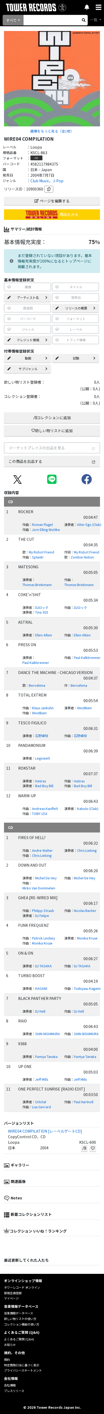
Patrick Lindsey (43, 938)
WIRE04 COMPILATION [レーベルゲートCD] (45, 1131)
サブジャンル (28, 368)
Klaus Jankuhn (43, 708)
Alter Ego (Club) (89, 524)
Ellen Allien (43, 635)
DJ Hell (40, 1011)
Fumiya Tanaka (46, 1056)
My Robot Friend (41, 552)
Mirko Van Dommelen (38, 888)
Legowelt (42, 758)
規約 (7, 1359)
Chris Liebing (87, 850)
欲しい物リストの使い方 (20, 1319)
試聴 (76, 358)
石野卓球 (41, 735)
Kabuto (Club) (87, 808)
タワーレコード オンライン (22, 1287)
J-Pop (58, 180)
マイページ (11, 1298)
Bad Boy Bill (44, 785)
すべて (11, 20)
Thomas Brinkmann (37, 584)
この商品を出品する (25, 461)
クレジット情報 (28, 340)
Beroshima (37, 685)
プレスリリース (14, 1391)
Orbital (40, 1102)
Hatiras (40, 781)
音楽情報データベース (18, 1313)
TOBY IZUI (39, 813)
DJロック (41, 607)
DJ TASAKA (43, 966)
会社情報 (10, 1385)
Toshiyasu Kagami (87, 988)
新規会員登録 (13, 1293)
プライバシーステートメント (23, 1370)
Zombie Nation (82, 557)
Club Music (39, 180)
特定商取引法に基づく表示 (21, 1365)
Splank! (37, 557)
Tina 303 (41, 612)
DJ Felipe (42, 915)
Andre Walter (42, 850)
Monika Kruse (87, 938)
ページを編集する (55, 200)
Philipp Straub (43, 910)
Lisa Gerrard (41, 1107)
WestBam (84, 708)
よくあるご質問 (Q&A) (19, 1339)
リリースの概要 (76, 308)
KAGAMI (41, 988)
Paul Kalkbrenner (35, 662)
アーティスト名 (28, 297)
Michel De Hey (46, 878)
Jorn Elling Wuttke (46, 529)
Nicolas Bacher (85, 910)
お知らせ (10, 1344)
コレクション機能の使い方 (21, 1324)
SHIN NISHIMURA (47, 1033)
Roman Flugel (42, 524)
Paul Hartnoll (83, 1102)
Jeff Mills (41, 1079)
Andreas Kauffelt (45, 808)
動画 (28, 358)
